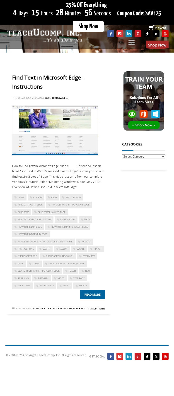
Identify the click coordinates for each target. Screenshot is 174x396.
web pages (24, 285)
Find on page (73, 197)
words (83, 285)
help (87, 219)
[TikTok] (147, 33)
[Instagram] (119, 33)
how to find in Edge (30, 226)
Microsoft (46, 308)
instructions (26, 248)
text (87, 270)
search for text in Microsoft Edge (39, 270)
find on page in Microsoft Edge (70, 204)
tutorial (43, 278)
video (61, 278)
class (21, 197)
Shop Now (88, 26)
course (37, 197)
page (21, 263)
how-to (86, 241)
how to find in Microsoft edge (69, 226)
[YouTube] (165, 33)
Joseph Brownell (56, 97)
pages (36, 263)
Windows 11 (46, 285)
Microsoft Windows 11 (60, 256)
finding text (67, 219)
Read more (93, 294)
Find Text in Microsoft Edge (34, 219)
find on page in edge (30, 204)
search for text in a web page (66, 263)
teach (72, 270)
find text (23, 212)
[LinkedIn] (129, 33)
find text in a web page (51, 212)
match (98, 248)
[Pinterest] (138, 33)
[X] (156, 33)
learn (46, 248)
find (54, 197)
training (23, 278)
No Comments (96, 308)
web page (79, 278)
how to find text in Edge (32, 234)
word (66, 285)
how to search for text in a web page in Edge (45, 241)
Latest (35, 308)
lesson (63, 248)
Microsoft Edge (27, 256)
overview (89, 256)
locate (81, 248)
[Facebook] (110, 33)
